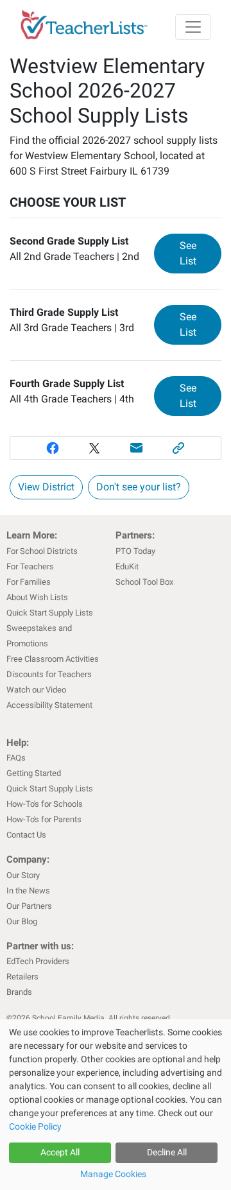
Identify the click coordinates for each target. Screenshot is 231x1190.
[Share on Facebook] (52, 448)
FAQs (16, 758)
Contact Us (26, 835)
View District (46, 487)
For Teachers (30, 566)
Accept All (60, 1152)
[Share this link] (179, 448)
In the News (28, 890)
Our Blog (21, 921)
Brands (19, 992)
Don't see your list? (138, 487)
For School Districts (42, 551)
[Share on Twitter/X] (94, 448)
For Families (28, 582)
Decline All (167, 1152)
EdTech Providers (37, 961)
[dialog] (115, 1104)
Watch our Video (36, 689)
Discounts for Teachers (49, 674)
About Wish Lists (37, 597)
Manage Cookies (113, 1174)
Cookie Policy (35, 1126)
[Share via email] (137, 448)
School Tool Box (144, 582)
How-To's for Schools (44, 804)
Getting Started (33, 773)
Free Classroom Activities (52, 659)
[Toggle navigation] (193, 27)
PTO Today (135, 551)
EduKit (127, 566)
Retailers (22, 976)
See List (200, 253)
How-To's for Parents (43, 819)
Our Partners (29, 906)
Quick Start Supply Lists (49, 612)
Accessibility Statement (49, 705)
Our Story (23, 875)
